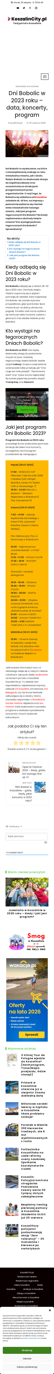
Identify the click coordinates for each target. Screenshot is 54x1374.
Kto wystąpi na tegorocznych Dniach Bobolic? (24, 250)
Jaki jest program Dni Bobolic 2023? (24, 257)
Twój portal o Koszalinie (27, 23)
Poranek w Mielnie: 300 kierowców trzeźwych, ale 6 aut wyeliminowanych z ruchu (34, 1133)
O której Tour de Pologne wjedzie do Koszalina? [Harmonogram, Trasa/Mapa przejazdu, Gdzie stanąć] (33, 1064)
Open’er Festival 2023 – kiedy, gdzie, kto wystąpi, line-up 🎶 (33, 770)
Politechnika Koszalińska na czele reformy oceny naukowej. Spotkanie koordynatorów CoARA (33, 1159)
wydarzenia (41, 674)
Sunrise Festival (14, 703)
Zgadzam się (27, 409)
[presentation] (8, 902)
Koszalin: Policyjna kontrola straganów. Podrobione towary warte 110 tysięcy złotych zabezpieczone (34, 1186)
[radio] (15, 743)
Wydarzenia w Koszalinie (27, 86)
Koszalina (41, 197)
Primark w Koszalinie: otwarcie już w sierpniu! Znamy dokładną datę (33, 1089)
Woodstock (38, 699)
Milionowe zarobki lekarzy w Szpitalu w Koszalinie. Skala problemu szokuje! (34, 1110)
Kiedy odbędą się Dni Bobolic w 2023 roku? (25, 244)
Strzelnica (36, 650)
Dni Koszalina (22, 688)
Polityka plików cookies (27, 403)
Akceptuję (27, 1350)
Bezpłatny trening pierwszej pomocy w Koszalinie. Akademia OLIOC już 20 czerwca (34, 1211)
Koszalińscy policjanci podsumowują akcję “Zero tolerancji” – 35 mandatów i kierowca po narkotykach (32, 1237)
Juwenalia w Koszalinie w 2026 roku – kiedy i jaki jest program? (27, 913)
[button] (49, 1310)
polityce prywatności (31, 1338)
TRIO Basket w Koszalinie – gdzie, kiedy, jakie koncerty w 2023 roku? (21, 792)
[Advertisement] (27, 57)
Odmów (27, 1358)
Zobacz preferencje (27, 1367)
